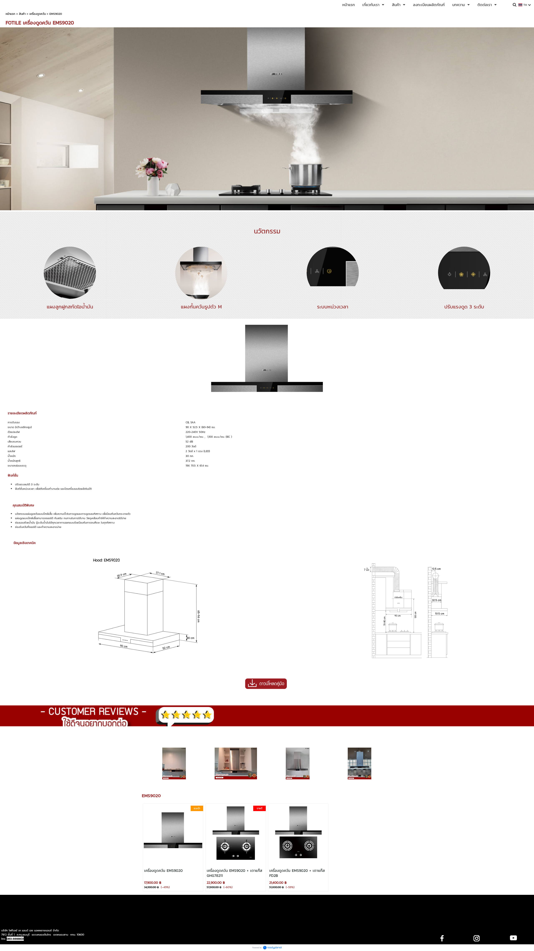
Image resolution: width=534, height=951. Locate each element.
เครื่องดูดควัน (37, 14)
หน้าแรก (10, 14)
